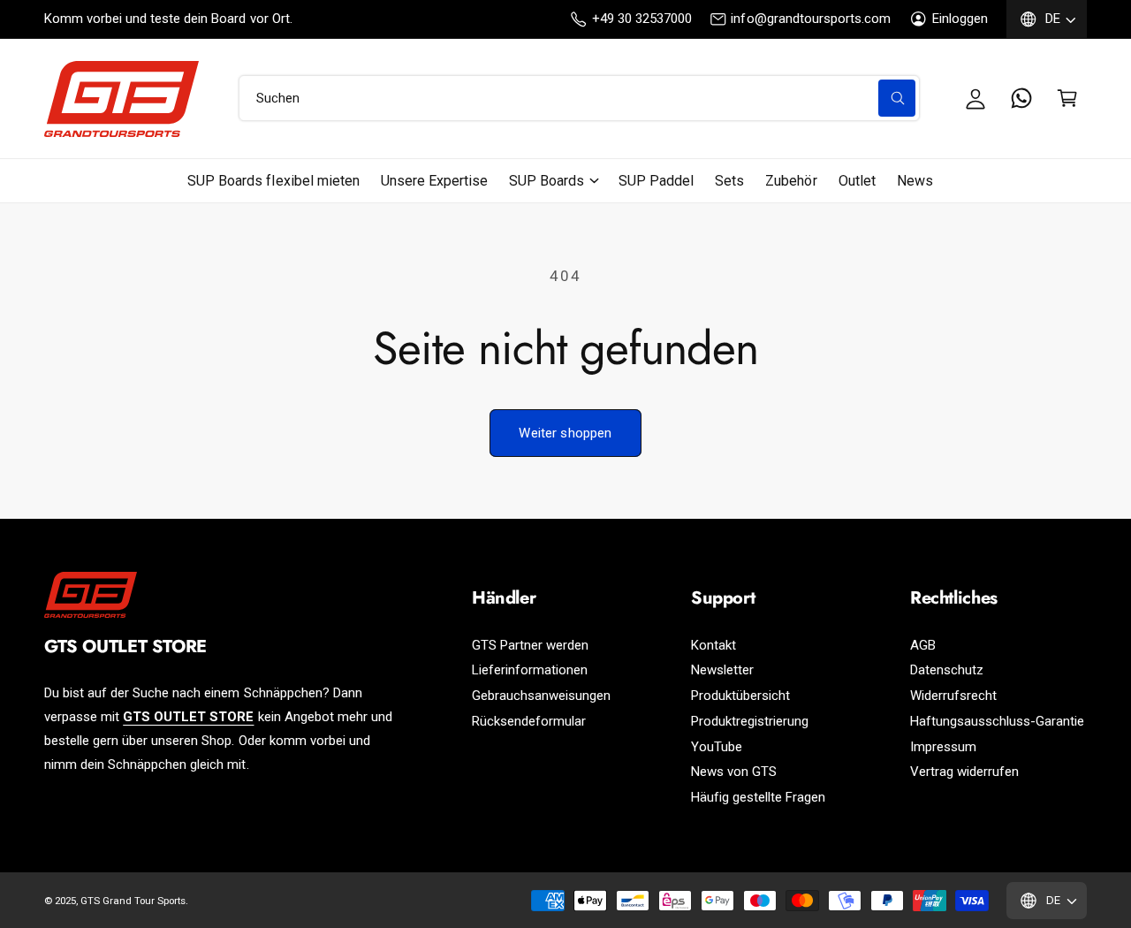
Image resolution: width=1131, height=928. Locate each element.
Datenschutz (946, 670)
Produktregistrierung (749, 721)
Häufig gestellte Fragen (758, 797)
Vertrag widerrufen (964, 772)
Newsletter (722, 670)
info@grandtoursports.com (810, 19)
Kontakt (713, 645)
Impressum (943, 747)
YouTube (716, 747)
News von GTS (734, 772)
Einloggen (960, 19)
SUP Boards (546, 180)
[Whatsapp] (1021, 98)
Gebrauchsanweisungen (541, 696)
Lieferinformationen (530, 670)
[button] (1067, 98)
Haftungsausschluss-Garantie (997, 721)
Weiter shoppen (565, 433)
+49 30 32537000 (642, 19)
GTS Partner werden (530, 645)
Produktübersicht (740, 696)
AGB (923, 645)
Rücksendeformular (529, 721)
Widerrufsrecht (953, 696)
